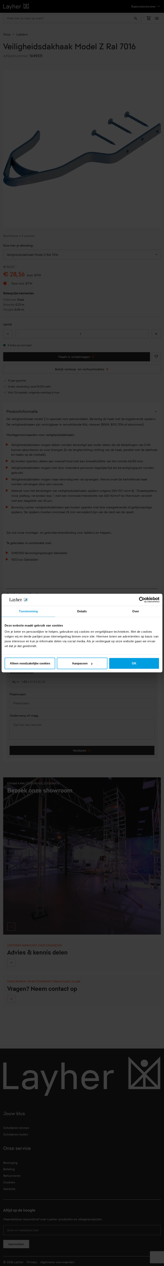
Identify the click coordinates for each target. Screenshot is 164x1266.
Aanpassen (80, 663)
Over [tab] (135, 611)
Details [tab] (82, 611)
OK (134, 663)
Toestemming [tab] (28, 611)
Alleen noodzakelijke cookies (30, 663)
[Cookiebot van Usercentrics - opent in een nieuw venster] (141, 600)
